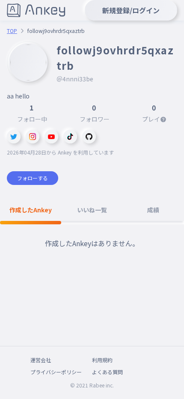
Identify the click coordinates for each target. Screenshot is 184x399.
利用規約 (102, 359)
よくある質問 (107, 371)
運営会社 (40, 359)
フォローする (32, 178)
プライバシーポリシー (56, 371)
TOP (12, 30)
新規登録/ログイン (131, 10)
